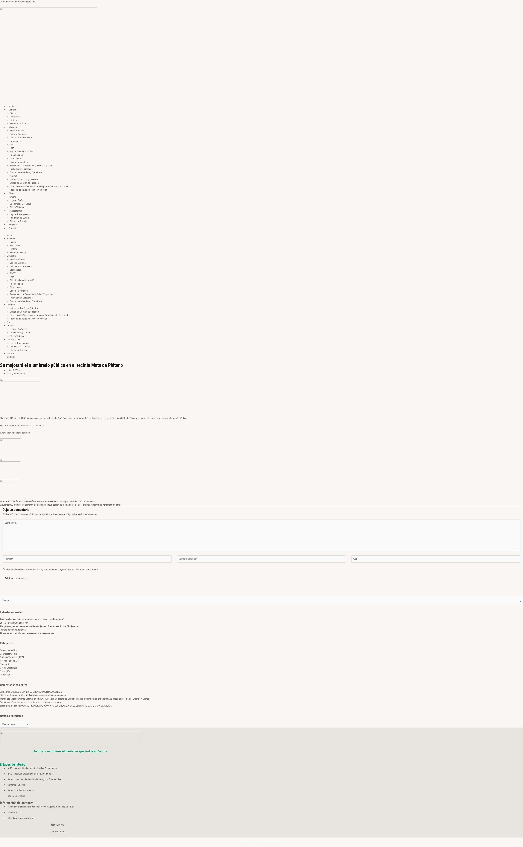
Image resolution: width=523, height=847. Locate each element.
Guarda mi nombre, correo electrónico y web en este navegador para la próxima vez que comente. (52, 569)
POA (12, 148)
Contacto (13, 228)
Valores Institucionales (21, 137)
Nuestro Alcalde (17, 130)
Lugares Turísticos (19, 200)
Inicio (11, 106)
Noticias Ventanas (8, 657)
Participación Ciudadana (21, 169)
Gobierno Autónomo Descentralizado (17, 1)
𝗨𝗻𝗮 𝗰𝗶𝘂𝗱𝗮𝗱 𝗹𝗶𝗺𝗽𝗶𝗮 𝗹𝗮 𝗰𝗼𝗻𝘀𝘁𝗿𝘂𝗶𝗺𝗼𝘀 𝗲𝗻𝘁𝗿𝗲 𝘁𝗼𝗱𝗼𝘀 (27, 633)
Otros (2, 671)
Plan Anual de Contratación (22, 151)
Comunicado (6, 650)
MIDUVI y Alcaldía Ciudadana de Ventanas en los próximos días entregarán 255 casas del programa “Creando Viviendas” (94, 699)
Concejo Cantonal (18, 134)
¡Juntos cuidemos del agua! (13, 629)
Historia (13, 120)
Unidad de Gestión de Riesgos (24, 183)
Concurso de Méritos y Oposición (26, 172)
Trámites (13, 176)
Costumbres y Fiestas (20, 204)
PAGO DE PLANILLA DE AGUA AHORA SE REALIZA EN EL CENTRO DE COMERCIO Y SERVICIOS (66, 705)
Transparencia (15, 211)
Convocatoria (6, 654)
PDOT (13, 144)
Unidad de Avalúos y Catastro (24, 179)
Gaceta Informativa (19, 162)
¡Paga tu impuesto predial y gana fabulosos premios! (36, 702)
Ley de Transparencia (20, 214)
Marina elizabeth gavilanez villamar (16, 699)
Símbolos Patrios (18, 123)
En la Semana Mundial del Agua (15, 623)
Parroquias (15, 116)
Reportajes (5, 674)
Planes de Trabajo (18, 221)
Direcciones (15, 158)
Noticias (13, 224)
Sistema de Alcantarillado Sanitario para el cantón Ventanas (38, 695)
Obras (11, 193)
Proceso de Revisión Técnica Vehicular (28, 190)
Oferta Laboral (7, 667)
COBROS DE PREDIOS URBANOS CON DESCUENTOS (36, 692)
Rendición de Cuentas (20, 217)
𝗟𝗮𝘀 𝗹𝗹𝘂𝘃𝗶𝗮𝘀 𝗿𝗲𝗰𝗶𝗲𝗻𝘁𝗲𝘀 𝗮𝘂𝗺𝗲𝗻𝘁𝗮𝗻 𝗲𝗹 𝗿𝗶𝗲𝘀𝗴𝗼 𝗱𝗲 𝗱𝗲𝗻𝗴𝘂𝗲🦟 (32, 619)
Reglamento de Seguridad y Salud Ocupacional (32, 165)
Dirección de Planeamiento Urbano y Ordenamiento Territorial (39, 186)
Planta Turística (17, 207)
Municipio (13, 127)
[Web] (435, 559)
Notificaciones (7, 661)
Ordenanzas (15, 141)
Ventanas (13, 109)
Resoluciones (16, 155)
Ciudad (13, 113)
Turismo (12, 197)
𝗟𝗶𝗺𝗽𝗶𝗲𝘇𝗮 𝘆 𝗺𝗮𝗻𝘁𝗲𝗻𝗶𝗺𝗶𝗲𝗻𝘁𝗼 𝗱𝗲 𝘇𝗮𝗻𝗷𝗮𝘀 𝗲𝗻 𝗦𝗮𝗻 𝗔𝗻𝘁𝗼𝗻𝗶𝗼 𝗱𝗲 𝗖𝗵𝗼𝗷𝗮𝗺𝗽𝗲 (39, 626)
